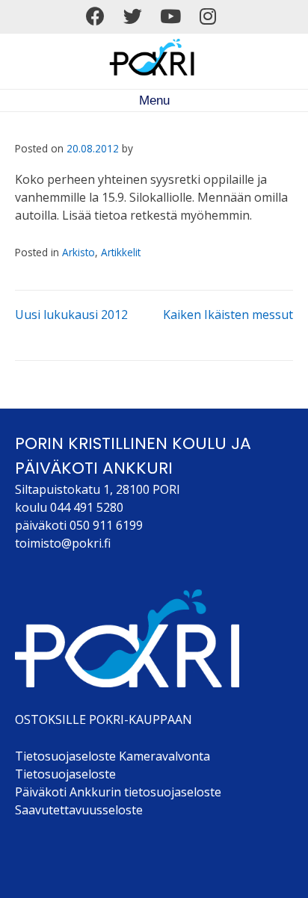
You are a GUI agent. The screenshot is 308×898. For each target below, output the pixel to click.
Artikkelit (121, 252)
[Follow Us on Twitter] (133, 16)
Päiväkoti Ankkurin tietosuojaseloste (118, 792)
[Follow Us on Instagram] (208, 16)
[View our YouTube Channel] (170, 16)
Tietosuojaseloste (65, 774)
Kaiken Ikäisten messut (228, 314)
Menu (154, 100)
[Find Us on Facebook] (95, 16)
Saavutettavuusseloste (79, 810)
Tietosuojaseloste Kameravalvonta (112, 756)
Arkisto (78, 252)
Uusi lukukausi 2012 (71, 314)
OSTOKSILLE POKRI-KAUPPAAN (103, 719)
